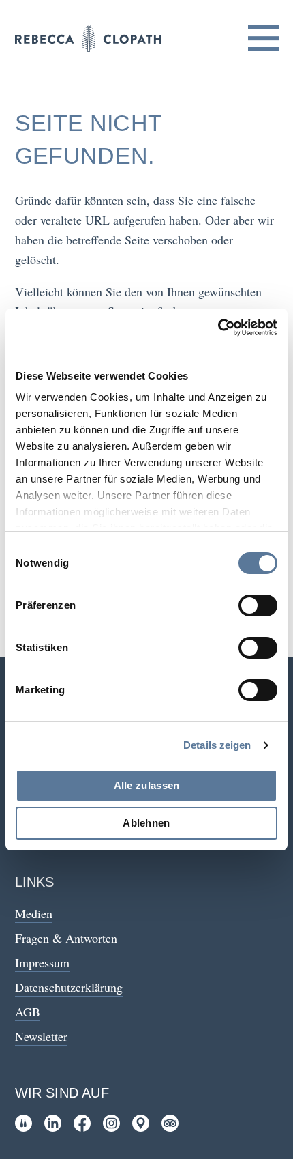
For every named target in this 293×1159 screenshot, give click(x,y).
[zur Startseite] (88, 38)
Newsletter (41, 1036)
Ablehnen (146, 823)
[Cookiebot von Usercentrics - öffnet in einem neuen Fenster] (217, 328)
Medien (33, 913)
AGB (27, 1011)
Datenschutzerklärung (69, 987)
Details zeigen (217, 745)
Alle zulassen (147, 785)
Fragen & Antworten (66, 938)
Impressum (42, 962)
